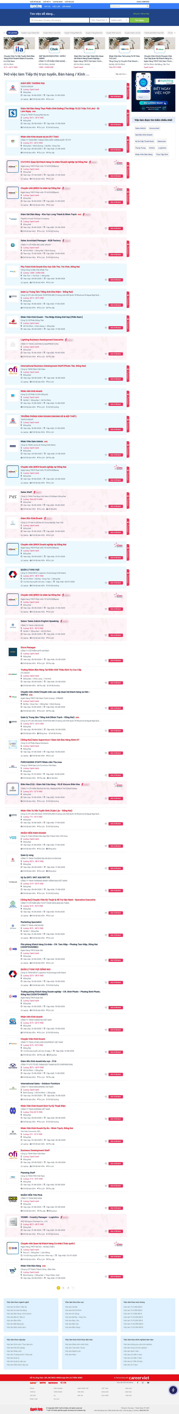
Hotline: (141, 1410)
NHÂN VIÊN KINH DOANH (33, 833)
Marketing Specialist (31, 922)
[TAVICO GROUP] (13, 88)
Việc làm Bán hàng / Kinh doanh (19, 1314)
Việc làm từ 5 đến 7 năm (133, 1358)
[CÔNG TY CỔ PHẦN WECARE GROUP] (13, 245)
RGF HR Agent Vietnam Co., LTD (34, 1221)
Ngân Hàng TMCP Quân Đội (32, 950)
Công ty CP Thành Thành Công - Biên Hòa (38, 1269)
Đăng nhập (145, 13)
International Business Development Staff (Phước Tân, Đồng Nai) (53, 365)
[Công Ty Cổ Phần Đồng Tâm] (13, 322)
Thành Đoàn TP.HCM (142, 1408)
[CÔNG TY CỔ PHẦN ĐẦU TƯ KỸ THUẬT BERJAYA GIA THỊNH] (13, 904)
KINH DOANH (58, 1388)
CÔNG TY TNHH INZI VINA (31, 1198)
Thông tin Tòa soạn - (128, 1408)
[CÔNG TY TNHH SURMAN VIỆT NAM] (13, 1110)
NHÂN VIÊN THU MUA (31, 1195)
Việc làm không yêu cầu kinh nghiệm (138, 1344)
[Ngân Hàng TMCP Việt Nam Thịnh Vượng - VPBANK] (13, 697)
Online (152, 148)
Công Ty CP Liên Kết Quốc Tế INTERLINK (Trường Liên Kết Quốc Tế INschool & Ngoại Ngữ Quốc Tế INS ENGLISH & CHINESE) (60, 295)
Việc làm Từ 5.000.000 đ (133, 1310)
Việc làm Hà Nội (71, 1307)
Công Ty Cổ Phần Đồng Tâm (32, 320)
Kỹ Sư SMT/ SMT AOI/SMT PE (35, 877)
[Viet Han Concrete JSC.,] (13, 1133)
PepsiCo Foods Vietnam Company (35, 218)
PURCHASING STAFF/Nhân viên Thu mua (41, 762)
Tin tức (47, 6)
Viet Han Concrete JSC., (31, 1131)
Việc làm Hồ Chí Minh (73, 1310)
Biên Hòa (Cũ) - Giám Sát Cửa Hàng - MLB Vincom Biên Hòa (50, 784)
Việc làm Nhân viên (14, 1351)
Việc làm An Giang (72, 1314)
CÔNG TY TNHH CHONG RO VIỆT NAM (36, 1020)
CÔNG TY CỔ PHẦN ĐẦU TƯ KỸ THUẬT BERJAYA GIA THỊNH (45, 903)
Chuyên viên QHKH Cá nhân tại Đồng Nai (41, 188)
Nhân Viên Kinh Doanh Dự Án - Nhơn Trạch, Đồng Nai (47, 1128)
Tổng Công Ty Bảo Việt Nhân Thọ (34, 270)
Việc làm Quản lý (13, 1358)
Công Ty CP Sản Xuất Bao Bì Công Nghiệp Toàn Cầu (42, 522)
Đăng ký (136, 13)
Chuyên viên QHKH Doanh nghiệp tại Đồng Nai (43, 466)
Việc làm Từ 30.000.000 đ (133, 1327)
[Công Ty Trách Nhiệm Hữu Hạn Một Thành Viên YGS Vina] (13, 838)
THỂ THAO (104, 1388)
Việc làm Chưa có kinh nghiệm (135, 1348)
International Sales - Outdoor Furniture (40, 1083)
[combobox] (59, 20)
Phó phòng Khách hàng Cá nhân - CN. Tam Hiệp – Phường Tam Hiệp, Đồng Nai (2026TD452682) (59, 945)
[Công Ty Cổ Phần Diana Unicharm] (13, 744)
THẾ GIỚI (33, 1395)
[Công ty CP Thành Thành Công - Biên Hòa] (13, 1270)
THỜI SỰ (32, 1392)
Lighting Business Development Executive (42, 339)
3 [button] (68, 1288)
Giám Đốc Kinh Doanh (31, 518)
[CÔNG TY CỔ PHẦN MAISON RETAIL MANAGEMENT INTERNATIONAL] (13, 789)
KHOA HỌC (105, 1392)
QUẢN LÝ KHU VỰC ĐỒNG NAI (35, 969)
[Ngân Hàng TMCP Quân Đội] (13, 949)
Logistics (162, 148)
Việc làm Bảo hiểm (14, 1320)
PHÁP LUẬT (34, 1399)
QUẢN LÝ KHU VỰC (30, 569)
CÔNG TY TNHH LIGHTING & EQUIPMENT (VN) (39, 344)
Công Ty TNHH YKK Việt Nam (33, 1176)
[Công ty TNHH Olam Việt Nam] (13, 370)
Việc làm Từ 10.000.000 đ (133, 1317)
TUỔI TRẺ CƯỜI (69, 2)
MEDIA (32, 1388)
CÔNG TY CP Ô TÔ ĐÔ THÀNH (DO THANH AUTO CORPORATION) (47, 1064)
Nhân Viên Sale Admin (34, 441)
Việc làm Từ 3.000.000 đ (133, 1307)
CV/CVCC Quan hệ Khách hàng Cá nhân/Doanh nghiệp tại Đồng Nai (54, 162)
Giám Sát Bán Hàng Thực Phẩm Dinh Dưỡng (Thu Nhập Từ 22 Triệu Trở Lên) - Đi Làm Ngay (60, 110)
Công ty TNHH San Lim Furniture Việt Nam (38, 765)
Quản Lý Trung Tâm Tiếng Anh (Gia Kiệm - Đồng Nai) (47, 291)
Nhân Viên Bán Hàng (33, 1265)
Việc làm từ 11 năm (131, 1365)
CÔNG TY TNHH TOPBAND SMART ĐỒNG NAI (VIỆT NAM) (44, 880)
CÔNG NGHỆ (58, 1392)
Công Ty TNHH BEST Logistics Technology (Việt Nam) (43, 573)
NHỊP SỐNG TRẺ (83, 1388)
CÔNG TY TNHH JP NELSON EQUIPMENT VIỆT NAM (42, 1042)
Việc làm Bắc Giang (72, 1327)
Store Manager (28, 647)
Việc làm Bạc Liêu (72, 1320)
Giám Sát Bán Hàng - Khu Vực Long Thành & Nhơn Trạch (51, 214)
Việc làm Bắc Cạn (72, 1324)
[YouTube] (148, 1382)
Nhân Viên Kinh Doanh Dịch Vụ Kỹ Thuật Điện (43, 1105)
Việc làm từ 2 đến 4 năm (133, 1354)
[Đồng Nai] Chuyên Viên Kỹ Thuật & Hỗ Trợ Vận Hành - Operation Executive (58, 899)
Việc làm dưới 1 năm (131, 1351)
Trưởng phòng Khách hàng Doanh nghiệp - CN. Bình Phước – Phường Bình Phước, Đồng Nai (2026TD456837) (60, 993)
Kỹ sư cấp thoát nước (144, 141)
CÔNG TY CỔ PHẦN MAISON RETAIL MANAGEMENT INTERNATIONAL (49, 788)
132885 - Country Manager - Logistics (40, 1217)
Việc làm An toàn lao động (17, 1310)
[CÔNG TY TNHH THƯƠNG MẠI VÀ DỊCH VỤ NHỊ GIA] (13, 860)
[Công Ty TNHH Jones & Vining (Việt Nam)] (13, 446)
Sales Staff (26, 492)
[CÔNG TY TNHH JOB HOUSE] (13, 626)
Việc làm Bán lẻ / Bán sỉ (16, 1317)
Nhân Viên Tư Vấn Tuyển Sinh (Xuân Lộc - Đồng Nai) (46, 810)
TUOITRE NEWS (58, 2)
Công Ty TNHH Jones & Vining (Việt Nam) (38, 445)
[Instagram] (143, 1382)
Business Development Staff (35, 1150)
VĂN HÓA (81, 1392)
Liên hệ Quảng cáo (100, 1410)
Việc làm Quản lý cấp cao (16, 1361)
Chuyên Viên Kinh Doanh (33, 1039)
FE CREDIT (25, 673)
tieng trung (140, 148)
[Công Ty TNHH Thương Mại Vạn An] (13, 113)
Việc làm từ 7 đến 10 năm (133, 1361)
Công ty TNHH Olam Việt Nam (33, 369)
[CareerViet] (138, 1378)
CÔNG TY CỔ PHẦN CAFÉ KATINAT (35, 650)
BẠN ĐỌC (128, 1392)
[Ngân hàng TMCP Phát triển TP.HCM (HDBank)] (13, 167)
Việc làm (56, 6)
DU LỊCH (56, 1399)
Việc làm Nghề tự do (73, 1351)
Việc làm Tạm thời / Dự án (75, 1348)
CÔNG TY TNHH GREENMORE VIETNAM (37, 1087)
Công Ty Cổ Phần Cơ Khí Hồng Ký (34, 394)
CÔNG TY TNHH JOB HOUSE (32, 625)
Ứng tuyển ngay (116, 96)
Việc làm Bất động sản (15, 1324)
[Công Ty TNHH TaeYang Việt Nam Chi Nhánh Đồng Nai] (13, 497)
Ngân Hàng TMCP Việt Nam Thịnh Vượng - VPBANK (42, 698)
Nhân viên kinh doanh (31, 391)
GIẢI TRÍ (80, 1395)
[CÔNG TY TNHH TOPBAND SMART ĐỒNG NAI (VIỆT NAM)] (13, 882)
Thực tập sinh (162, 154)
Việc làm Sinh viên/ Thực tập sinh (20, 1344)
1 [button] (58, 1288)
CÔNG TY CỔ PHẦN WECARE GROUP (36, 244)
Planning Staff (28, 1172)
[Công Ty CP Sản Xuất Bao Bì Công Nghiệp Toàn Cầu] (13, 523)
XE (55, 1395)
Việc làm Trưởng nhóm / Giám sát (19, 1354)
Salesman (162, 141)
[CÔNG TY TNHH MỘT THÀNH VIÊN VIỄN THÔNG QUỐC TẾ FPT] (13, 141)
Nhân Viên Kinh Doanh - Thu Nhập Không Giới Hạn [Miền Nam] (52, 317)
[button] (106, 96)
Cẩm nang (66, 6)
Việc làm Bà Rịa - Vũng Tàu (75, 1317)
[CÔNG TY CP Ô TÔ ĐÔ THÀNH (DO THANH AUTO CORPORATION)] (13, 1066)
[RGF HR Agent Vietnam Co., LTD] (13, 1222)
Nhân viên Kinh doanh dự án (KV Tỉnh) (39, 136)
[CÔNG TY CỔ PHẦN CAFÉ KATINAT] (13, 652)
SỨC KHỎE (105, 1395)
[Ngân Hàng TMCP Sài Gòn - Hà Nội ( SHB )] (13, 1248)
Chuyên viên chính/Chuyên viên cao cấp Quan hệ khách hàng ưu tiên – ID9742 (55, 693)
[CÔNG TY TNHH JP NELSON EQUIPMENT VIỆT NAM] (13, 1044)
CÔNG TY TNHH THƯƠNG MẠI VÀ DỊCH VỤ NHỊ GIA (41, 858)
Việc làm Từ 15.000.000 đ (133, 1320)
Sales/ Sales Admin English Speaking (40, 621)
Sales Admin (140, 128)
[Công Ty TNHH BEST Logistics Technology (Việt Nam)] (13, 574)
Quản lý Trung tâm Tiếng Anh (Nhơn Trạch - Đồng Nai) (50, 717)
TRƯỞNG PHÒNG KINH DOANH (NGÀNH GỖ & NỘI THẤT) (48, 416)
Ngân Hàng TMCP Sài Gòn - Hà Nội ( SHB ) (38, 1246)
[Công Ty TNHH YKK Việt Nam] (13, 1177)
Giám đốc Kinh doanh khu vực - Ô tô (38, 1061)
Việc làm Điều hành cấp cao (17, 1365)
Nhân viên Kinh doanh (31, 1016)
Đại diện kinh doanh (143, 134)
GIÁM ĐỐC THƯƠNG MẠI (33, 83)
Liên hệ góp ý (127, 1410)
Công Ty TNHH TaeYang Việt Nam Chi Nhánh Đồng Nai (43, 496)
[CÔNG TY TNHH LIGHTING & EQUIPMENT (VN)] (13, 344)
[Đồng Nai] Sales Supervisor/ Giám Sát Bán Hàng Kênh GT (50, 739)
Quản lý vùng (27, 855)
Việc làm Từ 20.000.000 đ (133, 1324)
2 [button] (63, 1288)
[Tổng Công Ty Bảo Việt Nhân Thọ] (13, 271)
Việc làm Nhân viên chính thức (77, 1344)
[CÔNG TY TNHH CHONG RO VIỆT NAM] (13, 1021)
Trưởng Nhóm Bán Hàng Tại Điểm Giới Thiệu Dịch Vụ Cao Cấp (51, 669)
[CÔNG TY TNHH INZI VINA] (13, 1200)
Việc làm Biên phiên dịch (16, 1327)
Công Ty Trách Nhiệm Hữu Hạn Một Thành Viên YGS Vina (44, 836)
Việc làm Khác (70, 1354)
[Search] (147, 6)
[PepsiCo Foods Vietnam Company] (13, 219)
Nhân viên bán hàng (143, 154)
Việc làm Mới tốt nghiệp (16, 1348)
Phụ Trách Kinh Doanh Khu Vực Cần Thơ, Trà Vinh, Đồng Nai (50, 266)
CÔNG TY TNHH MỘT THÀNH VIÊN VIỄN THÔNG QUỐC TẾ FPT (46, 140)
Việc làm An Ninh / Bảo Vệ (17, 1307)
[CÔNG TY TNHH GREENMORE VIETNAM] (13, 1088)
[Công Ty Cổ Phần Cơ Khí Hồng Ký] (13, 396)
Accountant (154, 128)
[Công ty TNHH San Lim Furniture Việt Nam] (13, 767)
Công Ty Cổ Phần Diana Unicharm (34, 743)
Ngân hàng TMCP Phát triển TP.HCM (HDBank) (40, 166)
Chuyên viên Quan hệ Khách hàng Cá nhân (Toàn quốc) (48, 1243)
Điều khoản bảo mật (115, 1410)
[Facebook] (137, 1382)
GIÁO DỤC (128, 1388)
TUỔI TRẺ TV (47, 2)
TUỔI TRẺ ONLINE (35, 2)
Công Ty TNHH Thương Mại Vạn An (35, 114)
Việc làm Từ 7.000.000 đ (133, 1314)
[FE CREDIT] (13, 674)
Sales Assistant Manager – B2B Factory (41, 240)
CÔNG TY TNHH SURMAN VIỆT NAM (35, 1109)
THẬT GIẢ (128, 1395)
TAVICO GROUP (27, 86)
